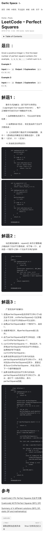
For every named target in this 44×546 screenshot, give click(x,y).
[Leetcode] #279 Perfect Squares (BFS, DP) (21, 503)
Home (3, 18)
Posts (10, 18)
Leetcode (6, 518)
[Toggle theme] (19, 3)
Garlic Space (9, 3)
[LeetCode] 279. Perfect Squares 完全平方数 (21, 498)
